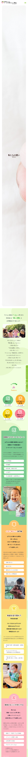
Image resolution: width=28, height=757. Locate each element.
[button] (25, 2)
